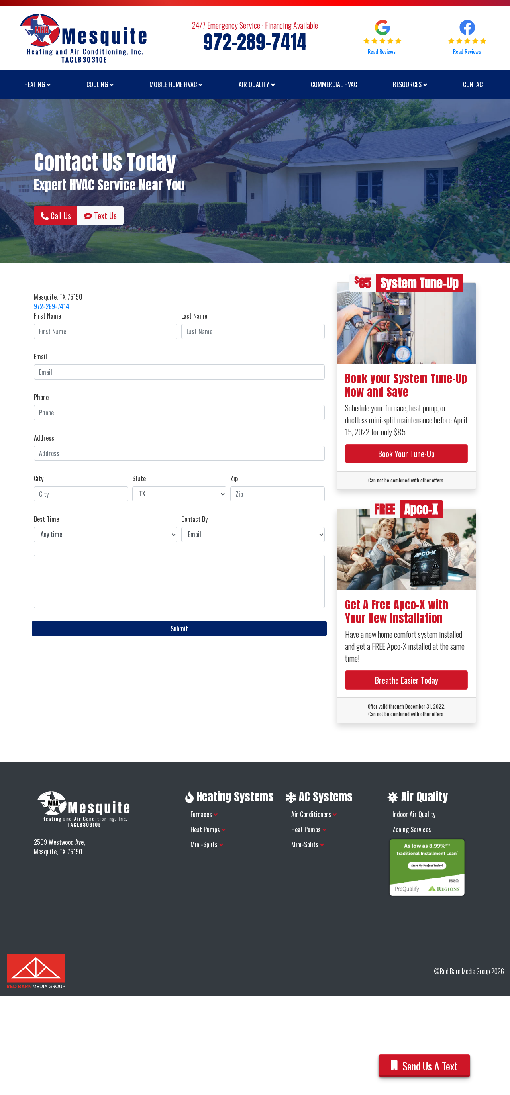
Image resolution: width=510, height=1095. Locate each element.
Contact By (194, 519)
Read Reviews (382, 51)
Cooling (98, 84)
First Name (47, 316)
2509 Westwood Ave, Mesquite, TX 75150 (59, 846)
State (139, 478)
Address (44, 438)
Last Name (194, 316)
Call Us (60, 215)
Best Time (46, 519)
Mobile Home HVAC (173, 84)
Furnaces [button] (202, 814)
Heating (35, 84)
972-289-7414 (51, 306)
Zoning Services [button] (411, 829)
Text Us (104, 215)
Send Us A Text (430, 1065)
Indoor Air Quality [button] (413, 814)
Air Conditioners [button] (312, 814)
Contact (474, 84)
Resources (408, 84)
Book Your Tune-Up (406, 454)
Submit (179, 628)
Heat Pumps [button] (206, 829)
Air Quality (255, 84)
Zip (234, 478)
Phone (41, 397)
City (38, 478)
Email (40, 356)
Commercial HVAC (334, 84)
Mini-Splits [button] (204, 844)
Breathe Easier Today (406, 680)
